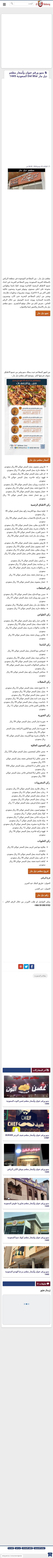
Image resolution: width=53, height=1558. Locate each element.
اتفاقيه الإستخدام (27, 1548)
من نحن (18, 1548)
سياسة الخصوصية (39, 1548)
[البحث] (12, 4)
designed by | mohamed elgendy (12, 1556)
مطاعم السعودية (40, 976)
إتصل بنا (11, 1548)
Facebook (31, 966)
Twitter (26, 966)
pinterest (20, 966)
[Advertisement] (26, 41)
